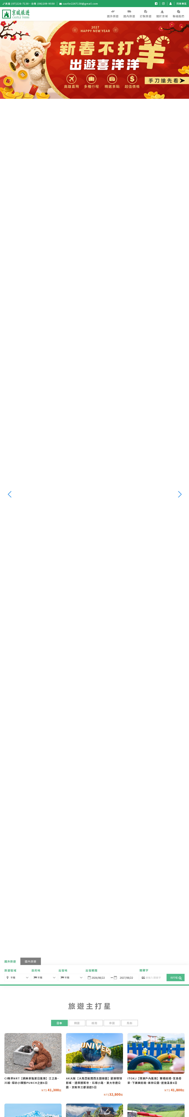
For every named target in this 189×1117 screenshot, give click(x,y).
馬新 (129, 1023)
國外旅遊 (10, 961)
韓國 (77, 1023)
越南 (94, 1023)
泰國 (112, 1023)
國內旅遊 (30, 961)
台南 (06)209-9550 (43, 3)
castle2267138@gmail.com (80, 3)
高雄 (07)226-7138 (17, 3)
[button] (180, 494)
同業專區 (181, 3)
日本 (59, 1023)
